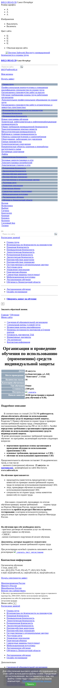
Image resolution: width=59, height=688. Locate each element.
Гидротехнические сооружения (16, 144)
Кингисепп (6, 213)
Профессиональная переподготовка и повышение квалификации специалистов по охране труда (24, 88)
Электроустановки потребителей (16, 162)
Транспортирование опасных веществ (19, 129)
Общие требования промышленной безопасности (24, 126)
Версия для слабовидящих (13, 590)
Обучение (14, 315)
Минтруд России (9, 585)
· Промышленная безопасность (14, 116)
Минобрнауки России (11, 588)
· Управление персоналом (12, 186)
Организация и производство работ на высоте (23, 92)
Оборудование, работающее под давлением (21, 139)
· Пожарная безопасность (11, 113)
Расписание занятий (10, 237)
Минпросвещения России (13, 583)
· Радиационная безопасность (13, 168)
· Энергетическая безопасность (14, 157)
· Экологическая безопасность (13, 171)
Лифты (4, 154)
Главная (5, 315)
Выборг (5, 208)
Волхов (4, 203)
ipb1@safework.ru (9, 69)
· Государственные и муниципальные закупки (20, 180)
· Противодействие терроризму (14, 177)
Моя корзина (7, 74)
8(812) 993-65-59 (8, 2)
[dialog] (29, 306)
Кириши (5, 215)
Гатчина (5, 210)
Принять (30, 684)
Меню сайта (6, 317)
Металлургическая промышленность (18, 131)
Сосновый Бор (8, 223)
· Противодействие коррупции (14, 174)
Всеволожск (7, 205)
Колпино (5, 220)
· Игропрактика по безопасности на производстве (22, 110)
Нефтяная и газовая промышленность (19, 134)
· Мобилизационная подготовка (14, 194)
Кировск (5, 218)
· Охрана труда (7, 84)
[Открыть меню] (2, 231)
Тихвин (5, 225)
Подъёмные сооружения (12, 151)
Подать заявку (7, 79)
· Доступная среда (8, 183)
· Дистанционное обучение (12, 197)
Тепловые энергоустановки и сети (17, 160)
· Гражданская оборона (10, 188)
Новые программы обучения (14, 119)
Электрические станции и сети (15, 165)
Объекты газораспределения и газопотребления (23, 136)
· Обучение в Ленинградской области (16, 200)
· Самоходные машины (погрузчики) (16, 191)
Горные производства (11, 141)
